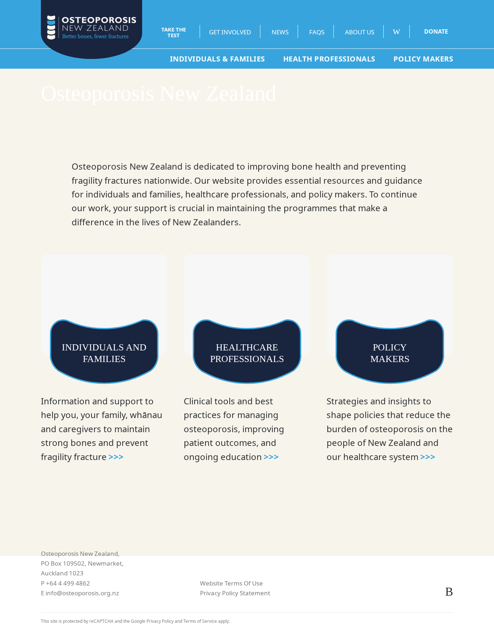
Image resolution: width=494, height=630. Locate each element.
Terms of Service (200, 621)
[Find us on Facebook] (449, 592)
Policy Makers (423, 59)
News (280, 32)
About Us (359, 32)
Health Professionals (329, 59)
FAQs (316, 32)
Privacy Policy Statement (235, 593)
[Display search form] (401, 31)
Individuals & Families (217, 59)
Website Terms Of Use (231, 583)
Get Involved (230, 32)
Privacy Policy (160, 621)
